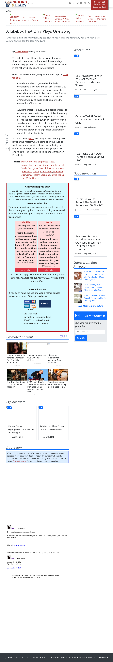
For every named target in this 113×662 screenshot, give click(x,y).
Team (35, 657)
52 (75, 216)
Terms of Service (19, 461)
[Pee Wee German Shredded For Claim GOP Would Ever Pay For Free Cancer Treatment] (90, 224)
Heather (78, 127)
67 (8, 408)
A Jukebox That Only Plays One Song (38, 31)
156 (7, 148)
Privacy (83, 657)
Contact (55, 657)
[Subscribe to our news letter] (85, 3)
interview (59, 168)
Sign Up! (81, 338)
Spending (45, 174)
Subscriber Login (100, 7)
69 (75, 56)
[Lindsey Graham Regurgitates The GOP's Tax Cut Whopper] (21, 414)
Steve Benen (21, 51)
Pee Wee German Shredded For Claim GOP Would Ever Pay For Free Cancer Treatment (88, 242)
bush (23, 161)
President (47, 171)
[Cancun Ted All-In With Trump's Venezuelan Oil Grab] (90, 104)
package (37, 171)
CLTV (30, 3)
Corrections (102, 657)
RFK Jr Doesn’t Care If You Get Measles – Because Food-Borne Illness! (88, 80)
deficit (38, 164)
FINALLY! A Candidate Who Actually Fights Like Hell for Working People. (95, 298)
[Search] (89, 3)
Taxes (54, 174)
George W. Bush (36, 168)
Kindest (30, 309)
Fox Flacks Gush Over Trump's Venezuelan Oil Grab (90, 157)
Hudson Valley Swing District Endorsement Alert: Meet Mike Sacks (93, 287)
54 (75, 96)
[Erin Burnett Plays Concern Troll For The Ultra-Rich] (54, 414)
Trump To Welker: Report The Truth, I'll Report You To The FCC (89, 202)
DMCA (91, 657)
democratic (48, 164)
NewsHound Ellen (82, 90)
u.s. (22, 178)
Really (36, 174)
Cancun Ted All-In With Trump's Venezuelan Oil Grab (90, 119)
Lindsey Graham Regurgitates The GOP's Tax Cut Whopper (21, 429)
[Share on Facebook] (7, 136)
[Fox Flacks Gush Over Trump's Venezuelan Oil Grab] (90, 141)
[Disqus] (37, 551)
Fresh (24, 168)
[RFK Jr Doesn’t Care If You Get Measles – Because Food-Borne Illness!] (90, 63)
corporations (27, 164)
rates (29, 174)
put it (30, 138)
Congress (32, 161)
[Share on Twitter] (7, 142)
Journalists (26, 171)
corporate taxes (46, 161)
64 (75, 134)
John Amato (79, 210)
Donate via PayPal (45, 304)
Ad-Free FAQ (49, 277)
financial (59, 164)
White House (32, 178)
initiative (49, 168)
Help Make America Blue (90, 305)
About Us (45, 657)
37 (75, 179)
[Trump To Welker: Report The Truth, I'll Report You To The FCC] (90, 186)
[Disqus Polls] (37, 493)
